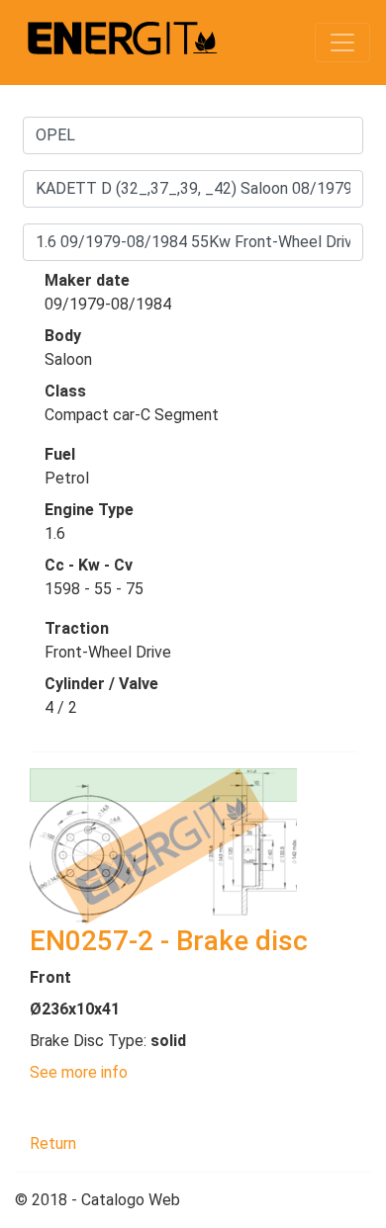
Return (53, 1143)
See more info (79, 1072)
